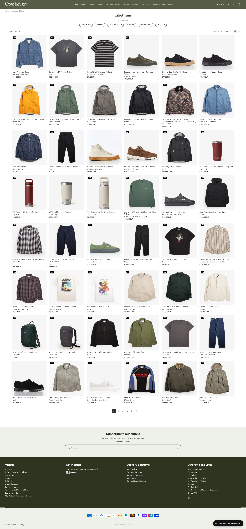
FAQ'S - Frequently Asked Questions (203, 490)
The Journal (193, 472)
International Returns (136, 481)
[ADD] (230, 161)
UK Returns (131, 478)
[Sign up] (178, 448)
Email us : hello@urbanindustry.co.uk (82, 469)
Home (7, 11)
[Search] (228, 4)
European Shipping (134, 472)
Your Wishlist (193, 475)
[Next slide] (43, 53)
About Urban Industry (197, 469)
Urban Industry (17, 525)
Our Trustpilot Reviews (197, 481)
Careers (191, 484)
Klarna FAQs (193, 493)
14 (132, 411)
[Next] (137, 411)
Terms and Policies (123, 525)
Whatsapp (74, 473)
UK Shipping (132, 469)
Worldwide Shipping (135, 475)
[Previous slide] (15, 53)
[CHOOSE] (42, 66)
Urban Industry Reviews (197, 478)
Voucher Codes (193, 487)
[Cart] (239, 4)
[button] (228, 31)
